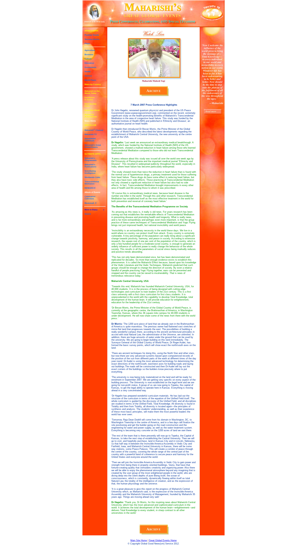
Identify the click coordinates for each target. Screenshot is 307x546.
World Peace (90, 80)
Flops (87, 43)
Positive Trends (92, 35)
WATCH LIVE (90, 125)
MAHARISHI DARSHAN (90, 140)
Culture (88, 59)
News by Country (93, 84)
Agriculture (90, 50)
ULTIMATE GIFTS (93, 154)
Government (90, 67)
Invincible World (92, 110)
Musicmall (91, 203)
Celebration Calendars (90, 197)
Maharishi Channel (94, 130)
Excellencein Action (90, 98)
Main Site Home (138, 540)
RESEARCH (90, 188)
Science (88, 76)
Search (88, 214)
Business (89, 54)
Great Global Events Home (163, 540)
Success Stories (92, 39)
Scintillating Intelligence (90, 172)
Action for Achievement (91, 115)
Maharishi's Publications (90, 165)
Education (89, 63)
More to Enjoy (91, 210)
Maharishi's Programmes (90, 159)
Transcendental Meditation (92, 183)
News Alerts (90, 121)
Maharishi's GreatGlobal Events (93, 146)
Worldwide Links (92, 177)
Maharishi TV (91, 134)
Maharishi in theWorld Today (92, 92)
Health (88, 71)
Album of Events (92, 192)
